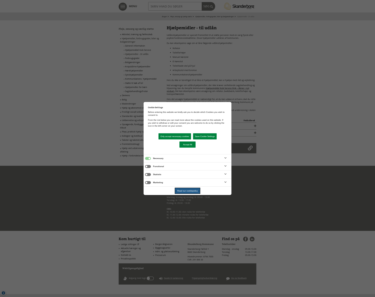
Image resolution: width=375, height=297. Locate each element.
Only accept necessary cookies (174, 136)
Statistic (157, 174)
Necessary (158, 158)
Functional (158, 166)
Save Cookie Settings (205, 136)
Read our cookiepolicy (187, 191)
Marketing (158, 182)
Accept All (187, 144)
